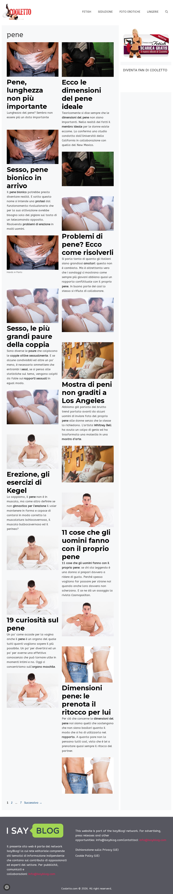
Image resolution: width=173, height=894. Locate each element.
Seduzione (105, 11)
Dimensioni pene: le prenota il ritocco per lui (86, 700)
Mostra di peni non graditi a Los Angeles (87, 392)
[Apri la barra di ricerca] (166, 12)
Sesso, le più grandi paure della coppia (29, 336)
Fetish (86, 11)
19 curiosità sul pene (32, 624)
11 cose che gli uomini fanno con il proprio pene (86, 544)
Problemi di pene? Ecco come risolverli (88, 244)
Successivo (33, 802)
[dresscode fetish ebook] (146, 57)
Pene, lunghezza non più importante (27, 94)
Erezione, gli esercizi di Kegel (28, 482)
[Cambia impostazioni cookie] (6, 887)
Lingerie (152, 11)
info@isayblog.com (41, 874)
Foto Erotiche (129, 11)
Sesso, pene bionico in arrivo (27, 177)
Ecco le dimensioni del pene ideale (81, 94)
